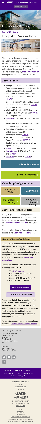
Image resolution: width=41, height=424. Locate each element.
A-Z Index (8, 370)
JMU (3, 32)
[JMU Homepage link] (20, 399)
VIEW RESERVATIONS (20, 287)
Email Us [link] (5, 346)
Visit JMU (20, 384)
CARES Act (20, 412)
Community (22, 376)
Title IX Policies (20, 414)
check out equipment (30, 72)
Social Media (28, 373)
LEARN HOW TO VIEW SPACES (20, 295)
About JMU (20, 389)
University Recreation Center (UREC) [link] (9, 334)
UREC (9, 32)
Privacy (29, 370)
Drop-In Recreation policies (16, 223)
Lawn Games (11, 151)
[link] (4, 359)
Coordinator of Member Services (24, 324)
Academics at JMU (20, 387)
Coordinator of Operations (24, 233)
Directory (19, 370)
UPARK (9, 99)
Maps (13, 376)
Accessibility (9, 373)
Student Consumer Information (20, 417)
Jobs (18, 373)
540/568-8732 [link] (7, 348)
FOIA (20, 409)
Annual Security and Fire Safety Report (21, 419)
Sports (15, 32)
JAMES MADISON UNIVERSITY (23, 421)
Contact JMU (20, 406)
